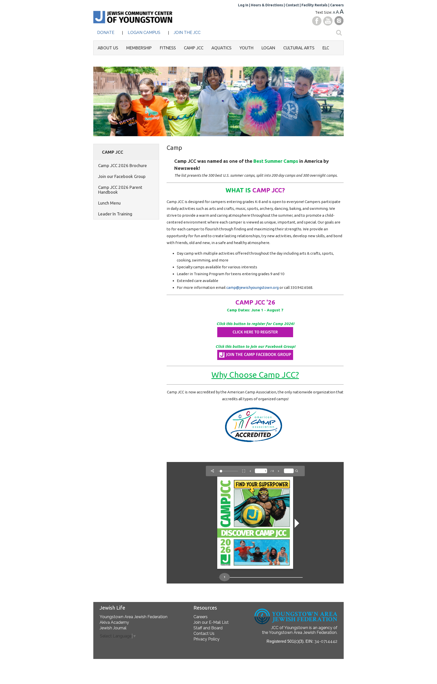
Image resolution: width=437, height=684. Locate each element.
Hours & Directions (267, 5)
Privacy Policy (206, 639)
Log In (243, 5)
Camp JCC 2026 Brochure (122, 165)
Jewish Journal (113, 628)
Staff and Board (208, 628)
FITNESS (168, 47)
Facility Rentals (314, 5)
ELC (325, 47)
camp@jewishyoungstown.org (252, 287)
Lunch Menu (109, 202)
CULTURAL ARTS (298, 47)
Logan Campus (144, 32)
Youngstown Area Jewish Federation (133, 616)
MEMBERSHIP (139, 47)
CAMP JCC (193, 47)
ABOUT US (108, 47)
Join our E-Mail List (211, 622)
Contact (292, 5)
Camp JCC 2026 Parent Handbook (120, 189)
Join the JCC (187, 32)
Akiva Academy (114, 622)
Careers (337, 5)
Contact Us (203, 633)
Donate (105, 32)
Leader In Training (115, 213)
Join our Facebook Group (122, 176)
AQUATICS (221, 47)
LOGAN (268, 47)
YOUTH (246, 47)
